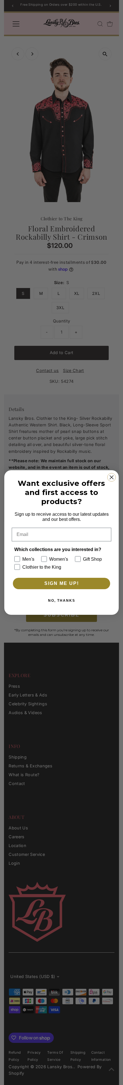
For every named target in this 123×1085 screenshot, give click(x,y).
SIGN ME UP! (61, 583)
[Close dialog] (111, 477)
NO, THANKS (61, 601)
